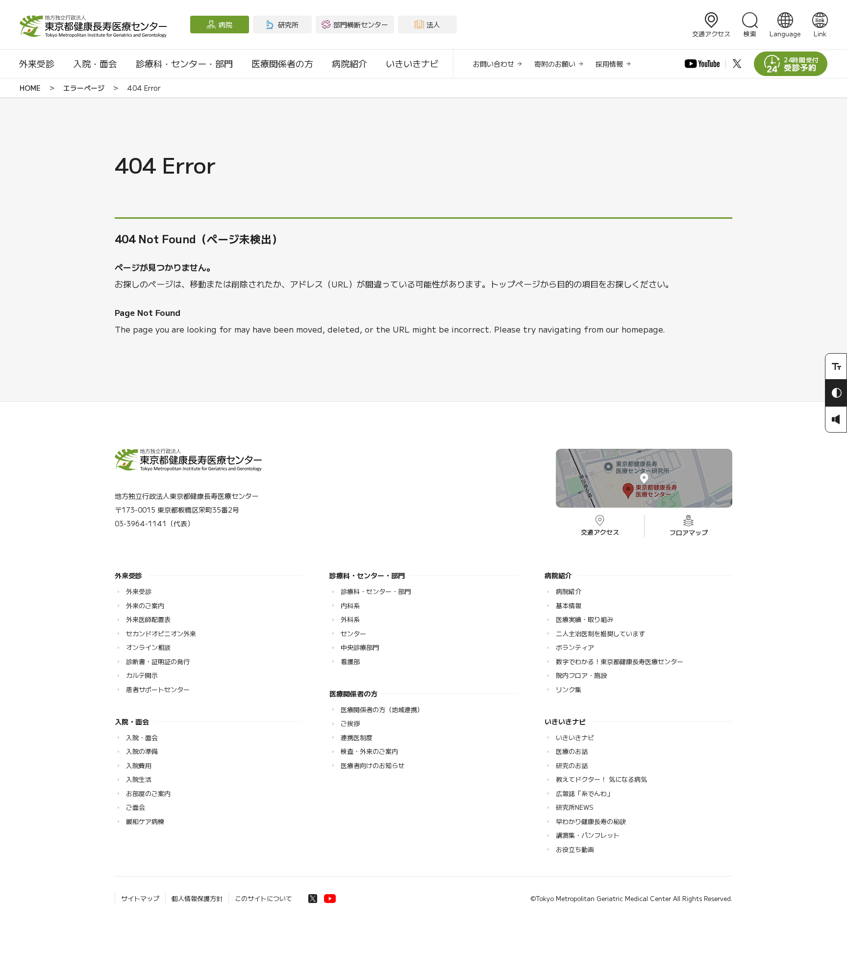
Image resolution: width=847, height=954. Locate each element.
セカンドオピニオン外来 (161, 633)
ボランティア (575, 647)
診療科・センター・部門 (184, 63)
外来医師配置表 (148, 619)
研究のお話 (572, 765)
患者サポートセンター (158, 689)
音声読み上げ (836, 419)
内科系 (350, 605)
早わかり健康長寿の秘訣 (591, 821)
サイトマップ (140, 898)
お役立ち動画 (575, 849)
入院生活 (138, 779)
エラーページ (83, 88)
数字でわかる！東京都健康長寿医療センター (619, 661)
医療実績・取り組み (584, 619)
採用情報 (609, 64)
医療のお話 (572, 751)
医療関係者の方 (282, 63)
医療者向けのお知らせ (372, 765)
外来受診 (36, 63)
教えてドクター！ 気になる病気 (601, 779)
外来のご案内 (145, 605)
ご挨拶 (350, 723)
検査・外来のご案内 (369, 751)
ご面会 (135, 807)
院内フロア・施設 (581, 675)
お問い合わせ (493, 64)
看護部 (350, 661)
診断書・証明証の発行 (158, 661)
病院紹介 (349, 63)
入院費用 (138, 765)
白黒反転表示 (836, 393)
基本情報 (568, 605)
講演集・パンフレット (588, 835)
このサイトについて (263, 898)
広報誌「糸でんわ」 (584, 793)
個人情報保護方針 (197, 898)
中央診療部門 (360, 647)
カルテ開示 (142, 675)
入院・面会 (95, 63)
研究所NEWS (575, 807)
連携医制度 (357, 737)
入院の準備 (142, 751)
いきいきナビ (412, 63)
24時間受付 (801, 64)
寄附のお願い (554, 64)
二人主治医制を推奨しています (600, 633)
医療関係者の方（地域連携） (382, 709)
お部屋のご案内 (148, 793)
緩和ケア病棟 (145, 821)
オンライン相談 (148, 647)
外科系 (350, 619)
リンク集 (568, 689)
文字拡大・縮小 (836, 366)
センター (353, 633)
